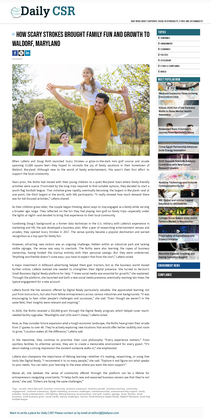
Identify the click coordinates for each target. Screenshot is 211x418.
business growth (96, 388)
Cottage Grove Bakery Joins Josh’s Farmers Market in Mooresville (178, 219)
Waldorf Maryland (129, 396)
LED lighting (51, 394)
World (163, 71)
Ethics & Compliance (170, 66)
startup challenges (69, 396)
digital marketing (58, 391)
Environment (166, 43)
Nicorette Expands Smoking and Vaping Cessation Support (177, 255)
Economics (165, 49)
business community (54, 388)
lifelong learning (67, 394)
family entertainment (33, 394)
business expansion (76, 388)
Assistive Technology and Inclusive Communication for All (178, 184)
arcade (22, 388)
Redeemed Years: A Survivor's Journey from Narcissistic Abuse (176, 130)
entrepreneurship (101, 391)
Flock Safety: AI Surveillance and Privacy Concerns (176, 237)
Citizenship (165, 60)
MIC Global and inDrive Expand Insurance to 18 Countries (176, 201)
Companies (165, 38)
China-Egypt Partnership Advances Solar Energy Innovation (178, 148)
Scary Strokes (128, 394)
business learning (115, 388)
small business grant (33, 396)
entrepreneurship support (124, 391)
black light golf (35, 388)
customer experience (38, 391)
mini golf (97, 394)
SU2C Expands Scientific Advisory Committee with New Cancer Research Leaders (177, 164)
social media (52, 396)
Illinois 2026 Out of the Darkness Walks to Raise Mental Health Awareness (177, 111)
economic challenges (79, 391)
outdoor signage (111, 394)
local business (84, 394)
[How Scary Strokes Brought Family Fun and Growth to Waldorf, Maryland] (81, 65)
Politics (164, 55)
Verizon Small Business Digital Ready (99, 396)
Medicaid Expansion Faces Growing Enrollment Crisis (178, 95)
